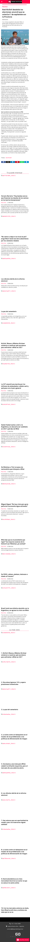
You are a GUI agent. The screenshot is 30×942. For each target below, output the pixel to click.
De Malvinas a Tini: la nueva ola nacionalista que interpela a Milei (12, 468)
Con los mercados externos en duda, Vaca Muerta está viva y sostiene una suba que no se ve (15, 910)
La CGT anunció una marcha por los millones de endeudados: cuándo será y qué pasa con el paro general (15, 386)
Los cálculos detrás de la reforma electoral (13, 280)
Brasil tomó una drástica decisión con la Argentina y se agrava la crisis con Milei (15, 609)
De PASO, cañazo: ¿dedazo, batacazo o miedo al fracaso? (14, 575)
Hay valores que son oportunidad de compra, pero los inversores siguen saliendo (14, 822)
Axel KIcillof (9, 157)
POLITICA (4, 7)
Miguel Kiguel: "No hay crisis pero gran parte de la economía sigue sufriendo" (14, 505)
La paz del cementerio (8, 311)
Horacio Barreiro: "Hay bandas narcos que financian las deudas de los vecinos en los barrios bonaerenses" (14, 198)
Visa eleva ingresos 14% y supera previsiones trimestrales (13, 683)
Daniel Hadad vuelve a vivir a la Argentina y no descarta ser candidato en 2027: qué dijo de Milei (14, 427)
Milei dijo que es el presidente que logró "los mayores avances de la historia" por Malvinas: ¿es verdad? (13, 542)
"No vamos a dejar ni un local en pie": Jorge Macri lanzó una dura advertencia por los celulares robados (14, 238)
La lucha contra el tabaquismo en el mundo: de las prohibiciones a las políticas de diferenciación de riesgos (14, 736)
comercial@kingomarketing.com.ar (15, 929)
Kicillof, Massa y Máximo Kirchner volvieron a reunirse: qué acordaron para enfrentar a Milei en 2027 (13, 345)
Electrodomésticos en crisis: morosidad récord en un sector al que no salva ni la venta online (14, 881)
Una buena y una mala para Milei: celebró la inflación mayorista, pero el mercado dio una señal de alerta (14, 766)
